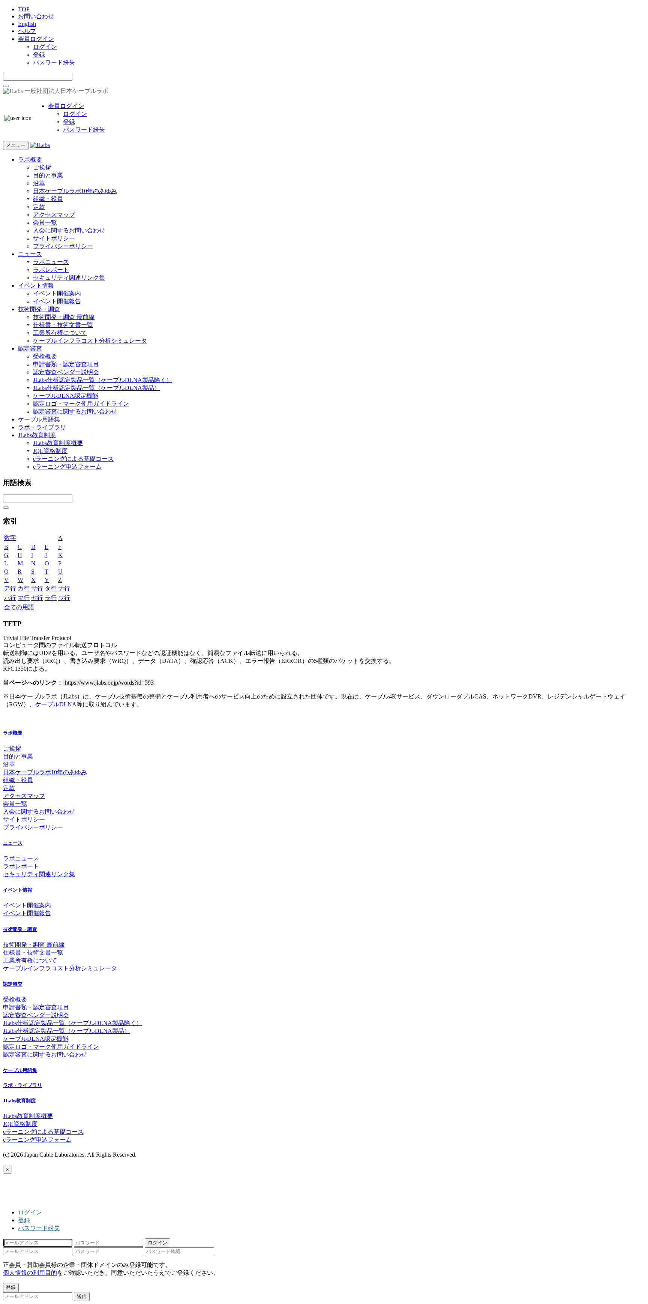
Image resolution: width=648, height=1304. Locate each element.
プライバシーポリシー (63, 246)
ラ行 (51, 598)
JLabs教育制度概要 (58, 443)
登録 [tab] (24, 1220)
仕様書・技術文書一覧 (63, 325)
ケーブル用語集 (39, 419)
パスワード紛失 (54, 62)
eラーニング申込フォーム (67, 466)
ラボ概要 (30, 159)
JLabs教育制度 (37, 435)
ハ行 (10, 598)
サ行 (37, 588)
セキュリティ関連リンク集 (69, 277)
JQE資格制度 (50, 451)
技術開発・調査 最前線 (63, 317)
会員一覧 (45, 222)
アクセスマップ (54, 214)
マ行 (24, 598)
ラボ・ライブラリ (42, 427)
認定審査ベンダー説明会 (66, 372)
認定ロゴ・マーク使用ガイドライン (81, 403)
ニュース (30, 254)
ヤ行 (37, 598)
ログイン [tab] (30, 1212)
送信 (82, 1296)
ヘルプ (27, 31)
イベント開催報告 (57, 301)
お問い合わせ (36, 16)
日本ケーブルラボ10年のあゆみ (75, 191)
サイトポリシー (54, 238)
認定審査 (30, 348)
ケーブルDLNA (55, 704)
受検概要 (45, 356)
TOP (24, 9)
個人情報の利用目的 (30, 1273)
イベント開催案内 (57, 293)
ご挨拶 (42, 167)
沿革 (39, 183)
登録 (39, 54)
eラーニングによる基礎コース (73, 459)
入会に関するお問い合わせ (69, 230)
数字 (10, 538)
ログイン (45, 46)
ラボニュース (51, 262)
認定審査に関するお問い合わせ (75, 411)
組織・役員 (48, 199)
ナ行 (64, 588)
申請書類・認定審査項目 (66, 364)
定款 (39, 207)
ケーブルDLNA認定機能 (65, 396)
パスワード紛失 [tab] (39, 1228)
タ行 (51, 588)
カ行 (24, 588)
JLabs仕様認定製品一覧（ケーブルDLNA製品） (96, 388)
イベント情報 (36, 285)
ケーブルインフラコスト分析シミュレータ (90, 340)
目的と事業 (48, 175)
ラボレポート (51, 270)
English (27, 24)
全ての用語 (19, 607)
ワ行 (64, 598)
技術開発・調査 (39, 309)
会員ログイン (36, 39)
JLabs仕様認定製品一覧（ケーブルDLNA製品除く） (102, 380)
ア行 (10, 588)
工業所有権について (60, 333)
